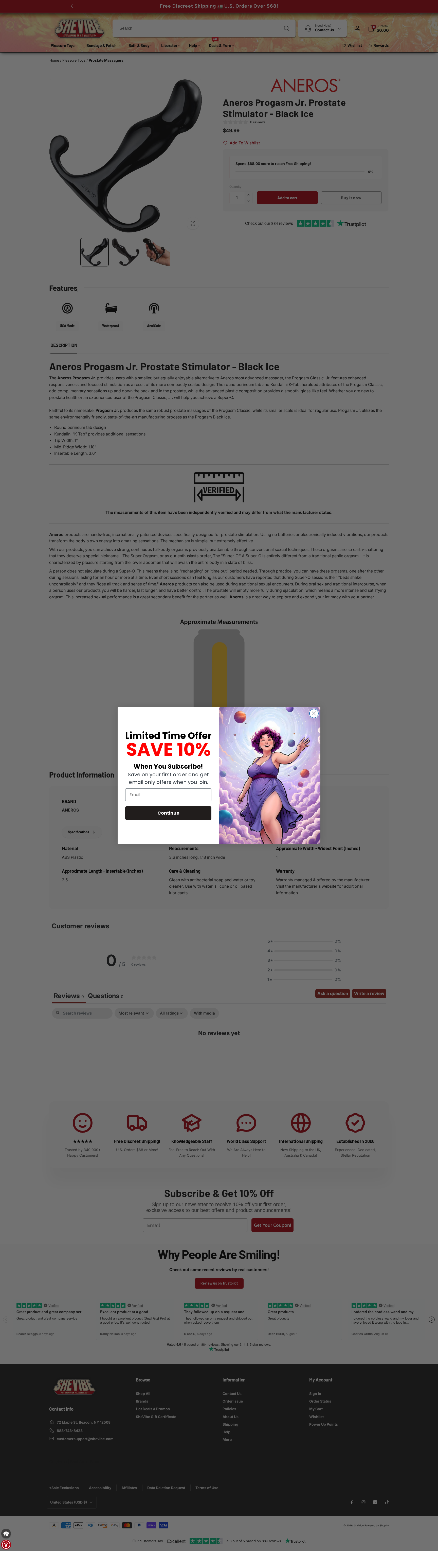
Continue (168, 813)
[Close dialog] (313, 713)
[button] (6, 1533)
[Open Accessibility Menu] (6, 1545)
